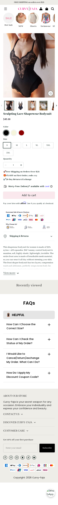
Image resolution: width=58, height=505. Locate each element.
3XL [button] (8, 152)
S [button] (7, 145)
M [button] (17, 145)
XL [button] (37, 145)
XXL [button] (48, 145)
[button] (5, 9)
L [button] (26, 145)
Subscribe (47, 448)
